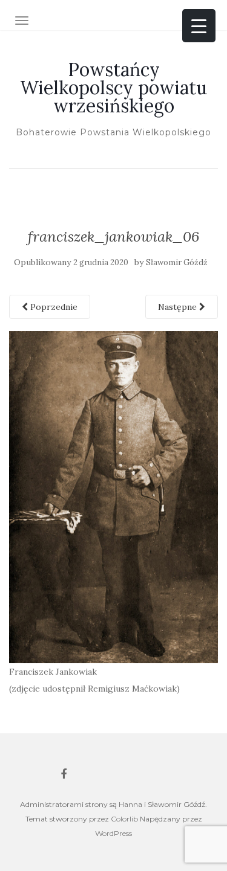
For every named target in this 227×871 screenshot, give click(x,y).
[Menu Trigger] (198, 25)
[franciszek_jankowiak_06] (113, 496)
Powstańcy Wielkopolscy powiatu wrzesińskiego (113, 87)
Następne (178, 306)
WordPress (113, 833)
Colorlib (124, 818)
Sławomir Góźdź (177, 262)
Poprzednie (52, 306)
